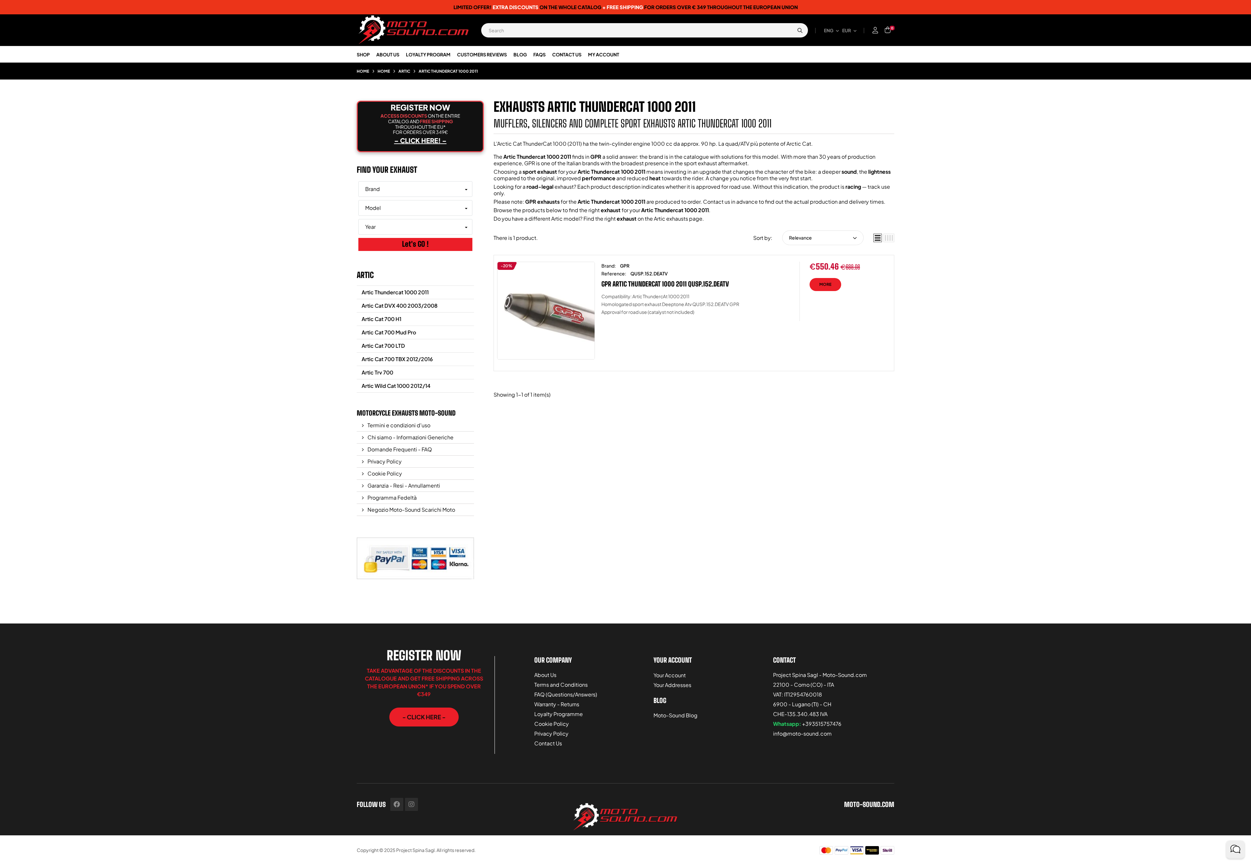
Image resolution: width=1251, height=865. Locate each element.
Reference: (613, 273)
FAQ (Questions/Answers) (565, 694)
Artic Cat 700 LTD (383, 345)
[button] (424, 717)
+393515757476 (821, 723)
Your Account (670, 675)
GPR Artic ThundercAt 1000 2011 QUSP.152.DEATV (665, 284)
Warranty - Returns (556, 704)
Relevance (800, 238)
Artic (365, 275)
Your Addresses (672, 685)
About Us (545, 674)
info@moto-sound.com (802, 733)
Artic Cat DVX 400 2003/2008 (400, 305)
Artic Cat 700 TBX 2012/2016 (397, 359)
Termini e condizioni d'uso (398, 425)
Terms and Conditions (561, 684)
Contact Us (548, 743)
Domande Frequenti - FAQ (399, 449)
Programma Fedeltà (392, 497)
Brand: (608, 266)
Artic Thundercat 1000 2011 (395, 292)
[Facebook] (396, 804)
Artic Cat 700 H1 (381, 318)
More (825, 284)
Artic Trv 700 (377, 372)
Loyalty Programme (558, 714)
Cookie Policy (384, 473)
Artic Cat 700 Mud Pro (389, 332)
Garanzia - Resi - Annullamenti (403, 485)
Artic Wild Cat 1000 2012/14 (396, 385)
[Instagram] (411, 804)
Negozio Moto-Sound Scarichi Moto (411, 509)
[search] (800, 30)
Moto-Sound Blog (675, 715)
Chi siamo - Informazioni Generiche (410, 437)
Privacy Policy (384, 461)
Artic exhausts (671, 218)
